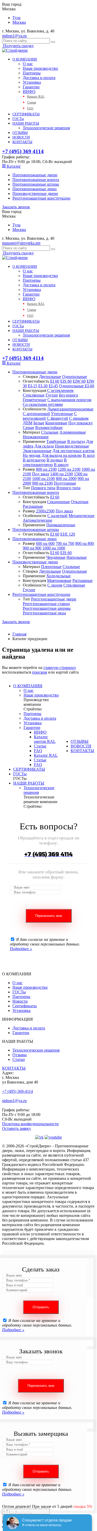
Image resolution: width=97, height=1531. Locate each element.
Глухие (52, 395)
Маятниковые (59, 580)
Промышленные (60, 525)
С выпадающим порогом (69, 400)
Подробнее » (21, 949)
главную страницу (59, 667)
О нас (28, 64)
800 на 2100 (46, 469)
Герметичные (34, 400)
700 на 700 (65, 543)
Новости (20, 1001)
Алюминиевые (72, 432)
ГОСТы (18, 119)
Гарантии (31, 87)
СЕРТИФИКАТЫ (26, 114)
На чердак (32, 455)
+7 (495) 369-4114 (17, 1091)
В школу (61, 464)
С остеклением (60, 390)
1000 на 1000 (53, 548)
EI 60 (54, 381)
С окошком (78, 418)
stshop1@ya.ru (14, 35)
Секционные (58, 502)
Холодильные (58, 576)
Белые (38, 423)
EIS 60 (66, 381)
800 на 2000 (66, 478)
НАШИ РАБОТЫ (25, 123)
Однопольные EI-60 (76, 386)
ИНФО (29, 91)
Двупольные (50, 376)
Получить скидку (18, 46)
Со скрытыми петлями (43, 404)
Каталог (13, 166)
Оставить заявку (16, 1128)
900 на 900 (32, 548)
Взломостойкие (49, 427)
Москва (19, 22)
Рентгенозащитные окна (44, 613)
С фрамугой (57, 418)
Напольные (76, 557)
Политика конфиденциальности (30, 1124)
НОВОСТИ (21, 137)
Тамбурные (56, 441)
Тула (16, 17)
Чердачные (55, 557)
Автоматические (37, 520)
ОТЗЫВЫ (20, 133)
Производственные (72, 446)
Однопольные (74, 376)
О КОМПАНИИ (24, 59)
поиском (39, 672)
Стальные (49, 432)
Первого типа (43, 488)
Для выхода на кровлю (62, 455)
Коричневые (56, 423)
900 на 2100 (42, 483)
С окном (54, 585)
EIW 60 (79, 381)
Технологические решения (46, 128)
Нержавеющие (36, 437)
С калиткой (57, 515)
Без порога (68, 395)
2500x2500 (45, 511)
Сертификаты (24, 1006)
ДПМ (27, 423)
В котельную (34, 460)
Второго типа (68, 488)
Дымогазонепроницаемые (70, 409)
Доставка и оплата (39, 77)
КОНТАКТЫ (22, 142)
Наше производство (40, 68)
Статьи (31, 102)
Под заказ (40, 474)
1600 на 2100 (43, 478)
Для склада (44, 446)
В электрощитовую (45, 462)
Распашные (33, 506)
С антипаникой (36, 413)
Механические (81, 515)
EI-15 (32, 386)
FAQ (30, 108)
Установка (32, 82)
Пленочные (51, 566)
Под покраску (80, 423)
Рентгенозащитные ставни (46, 603)
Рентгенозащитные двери (53, 599)
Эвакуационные (37, 451)
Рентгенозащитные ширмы (47, 608)
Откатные (79, 502)
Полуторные (65, 483)
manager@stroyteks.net (21, 243)
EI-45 (53, 386)
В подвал (55, 460)
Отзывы (19, 1055)
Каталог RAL (35, 96)
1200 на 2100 (69, 469)
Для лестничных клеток (74, 451)
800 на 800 (84, 543)
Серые (28, 427)
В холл (89, 455)
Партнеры (32, 73)
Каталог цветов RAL (45, 739)
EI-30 (43, 386)
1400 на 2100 (61, 474)
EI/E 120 (67, 534)
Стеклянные (33, 395)
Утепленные (62, 413)
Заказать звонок (16, 207)
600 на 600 (45, 543)
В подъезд (76, 441)
